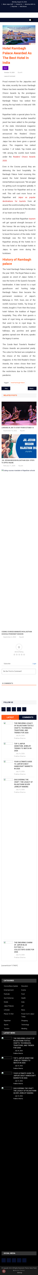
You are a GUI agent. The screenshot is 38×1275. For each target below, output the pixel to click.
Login (34, 663)
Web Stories (23, 6)
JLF (22, 1006)
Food (23, 994)
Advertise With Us (30, 4)
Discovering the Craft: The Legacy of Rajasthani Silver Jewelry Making (23, 783)
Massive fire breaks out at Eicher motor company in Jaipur (33, 388)
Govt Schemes (9, 998)
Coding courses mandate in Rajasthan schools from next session (17, 633)
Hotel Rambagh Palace (18, 382)
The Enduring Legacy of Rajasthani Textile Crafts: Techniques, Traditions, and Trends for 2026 (24, 728)
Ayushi (20, 72)
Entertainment (9, 990)
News (5, 68)
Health (23, 998)
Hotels (6, 1002)
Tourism (6, 1028)
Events (23, 990)
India (22, 1002)
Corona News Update (11, 986)
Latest (10, 717)
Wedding (24, 1028)
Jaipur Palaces (9, 1006)
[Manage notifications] (3, 1271)
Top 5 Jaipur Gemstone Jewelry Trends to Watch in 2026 (22, 747)
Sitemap (19, 1272)
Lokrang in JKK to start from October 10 (18, 428)
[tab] (10, 717)
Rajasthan (7, 1020)
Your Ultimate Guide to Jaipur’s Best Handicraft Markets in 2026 (23, 765)
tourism (32, 219)
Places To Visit (9, 1014)
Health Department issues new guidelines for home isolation (7, 388)
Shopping (24, 1020)
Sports (6, 1024)
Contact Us (19, 4)
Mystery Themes (20, 1270)
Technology (25, 1024)
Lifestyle (7, 1010)
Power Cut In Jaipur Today (27, 1015)
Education (24, 986)
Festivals (7, 994)
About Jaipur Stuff (8, 4)
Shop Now (14, 6)
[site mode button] (31, 20)
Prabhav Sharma (19, 738)
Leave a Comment (9, 76)
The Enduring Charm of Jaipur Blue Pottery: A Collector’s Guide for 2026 (24, 947)
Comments (27, 717)
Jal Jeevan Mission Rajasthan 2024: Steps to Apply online (18, 461)
